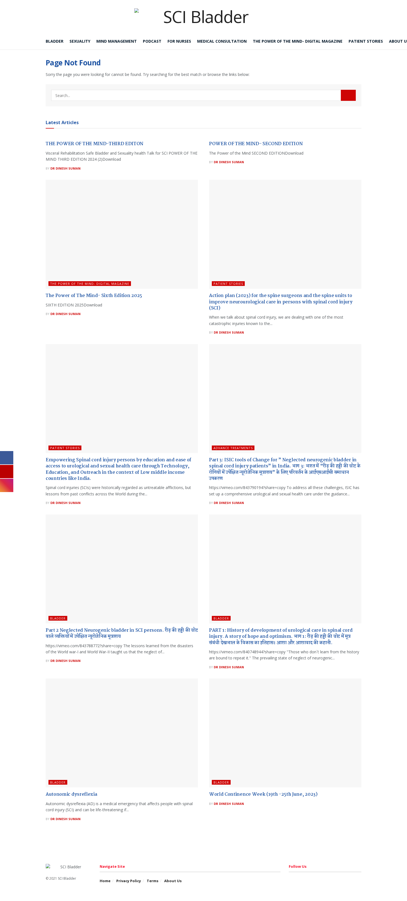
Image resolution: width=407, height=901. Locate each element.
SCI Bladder (67, 878)
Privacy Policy (128, 880)
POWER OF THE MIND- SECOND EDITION (256, 144)
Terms (152, 880)
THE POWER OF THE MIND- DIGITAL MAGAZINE (89, 283)
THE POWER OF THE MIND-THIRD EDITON (94, 144)
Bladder (54, 41)
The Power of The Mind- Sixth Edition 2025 (94, 296)
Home (105, 880)
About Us (173, 880)
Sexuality (79, 41)
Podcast (152, 41)
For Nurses (179, 41)
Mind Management (116, 41)
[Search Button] (348, 95)
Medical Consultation (222, 41)
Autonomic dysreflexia (71, 794)
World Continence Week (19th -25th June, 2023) (263, 794)
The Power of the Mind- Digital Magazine (297, 41)
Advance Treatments (233, 448)
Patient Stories (366, 41)
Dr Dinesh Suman (65, 168)
